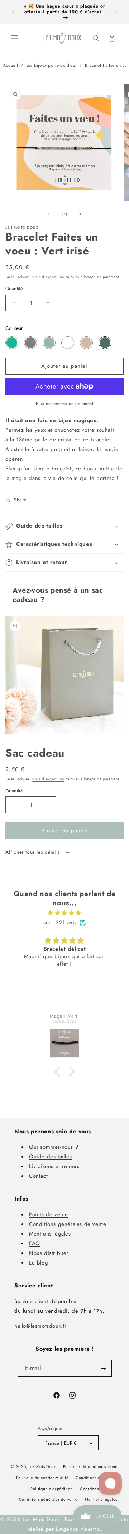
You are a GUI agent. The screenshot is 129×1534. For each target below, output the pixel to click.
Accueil (10, 65)
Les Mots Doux (42, 1466)
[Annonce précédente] (13, 12)
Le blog (38, 1263)
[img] (64, 913)
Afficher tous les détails (33, 852)
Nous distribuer (48, 1253)
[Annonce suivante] (116, 12)
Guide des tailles (50, 1157)
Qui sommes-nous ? (53, 1147)
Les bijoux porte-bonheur (51, 65)
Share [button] (20, 499)
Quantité (14, 288)
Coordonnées (93, 1488)
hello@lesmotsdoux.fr (40, 1326)
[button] (14, 38)
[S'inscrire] (103, 1368)
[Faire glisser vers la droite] (80, 214)
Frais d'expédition (48, 276)
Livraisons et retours (54, 1166)
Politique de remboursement (90, 1466)
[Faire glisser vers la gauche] (49, 214)
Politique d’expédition (51, 1488)
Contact (38, 1176)
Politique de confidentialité (42, 1477)
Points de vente (48, 1214)
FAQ (34, 1243)
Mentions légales (50, 1234)
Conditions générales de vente (67, 1224)
